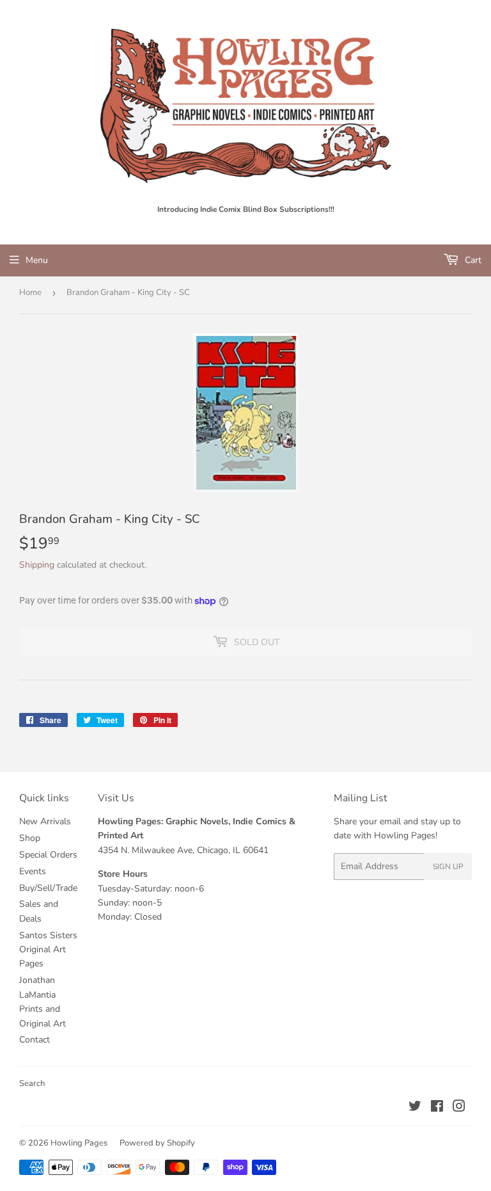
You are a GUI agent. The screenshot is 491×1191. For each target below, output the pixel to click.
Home (30, 292)
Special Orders (48, 855)
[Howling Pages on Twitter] (415, 1108)
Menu (37, 260)
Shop (29, 838)
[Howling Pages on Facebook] (437, 1108)
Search (32, 1083)
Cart (471, 260)
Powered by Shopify (157, 1143)
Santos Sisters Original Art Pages (48, 949)
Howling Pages (79, 1143)
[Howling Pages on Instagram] (459, 1108)
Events (32, 871)
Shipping (36, 565)
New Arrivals (45, 821)
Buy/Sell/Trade (48, 888)
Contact (34, 1040)
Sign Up (448, 866)
